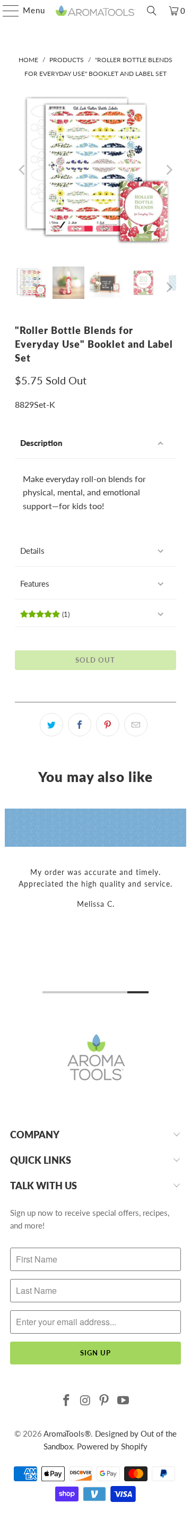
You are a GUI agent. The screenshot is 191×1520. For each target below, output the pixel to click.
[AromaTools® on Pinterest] (104, 1401)
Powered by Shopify (112, 1446)
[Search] (152, 10)
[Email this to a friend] (135, 724)
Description (41, 443)
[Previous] (22, 170)
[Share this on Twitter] (51, 724)
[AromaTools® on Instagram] (85, 1401)
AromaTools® (67, 1433)
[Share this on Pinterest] (107, 724)
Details (32, 550)
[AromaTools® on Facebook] (67, 1401)
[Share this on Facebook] (79, 724)
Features (34, 583)
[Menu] (5, 10)
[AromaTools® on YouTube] (124, 1401)
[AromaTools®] (95, 10)
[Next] (168, 170)
